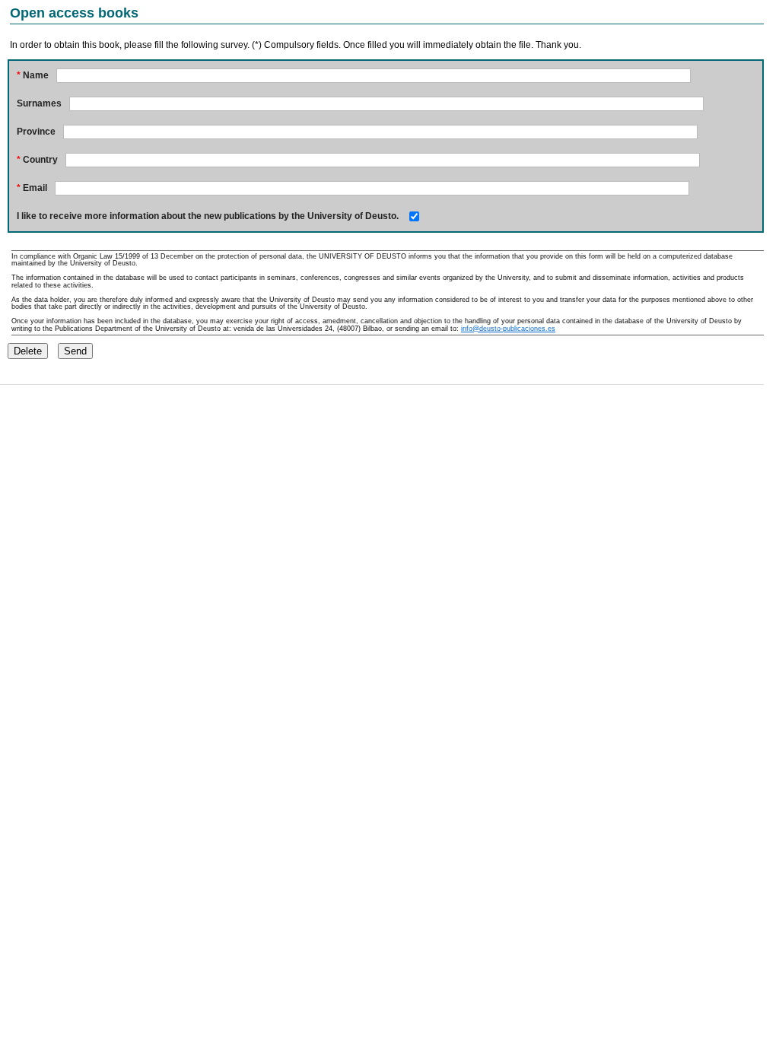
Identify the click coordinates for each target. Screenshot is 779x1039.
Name (33, 75)
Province (36, 131)
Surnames (39, 103)
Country (37, 159)
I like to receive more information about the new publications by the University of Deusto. (208, 216)
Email (32, 188)
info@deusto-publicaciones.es (508, 328)
